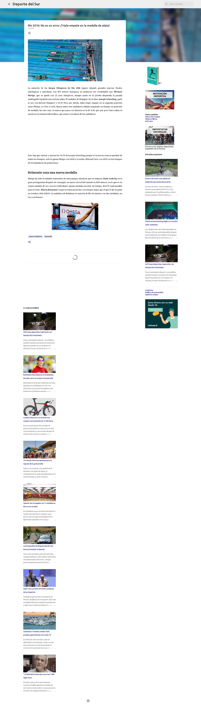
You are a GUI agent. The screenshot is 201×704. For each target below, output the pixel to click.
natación (48, 236)
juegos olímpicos (35, 236)
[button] (29, 33)
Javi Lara (149, 121)
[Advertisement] (45, 134)
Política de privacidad (154, 292)
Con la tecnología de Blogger (102, 701)
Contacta (149, 290)
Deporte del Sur (26, 4)
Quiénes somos (151, 295)
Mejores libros (151, 119)
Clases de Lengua (152, 117)
